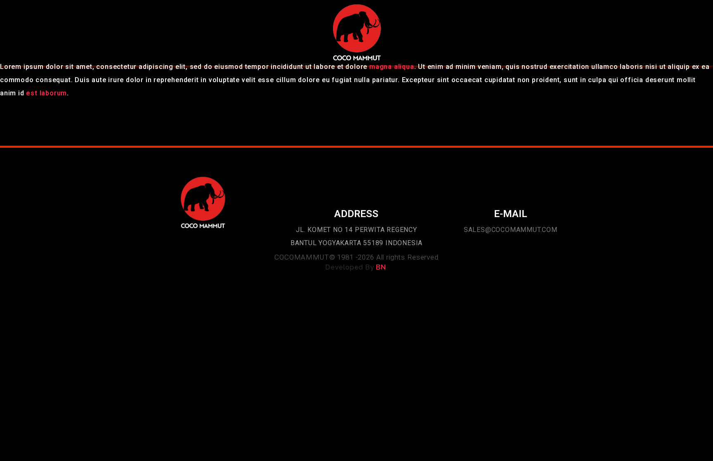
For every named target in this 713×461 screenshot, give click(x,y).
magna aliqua (391, 67)
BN (381, 267)
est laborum (46, 93)
